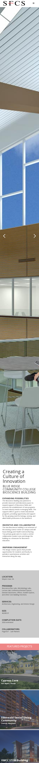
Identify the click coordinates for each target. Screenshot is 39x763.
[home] (13, 3)
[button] (33, 3)
